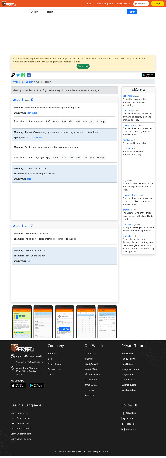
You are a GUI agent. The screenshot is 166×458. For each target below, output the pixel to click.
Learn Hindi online (20, 413)
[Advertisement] (64, 202)
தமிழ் (91, 121)
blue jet (126, 236)
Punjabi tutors (129, 374)
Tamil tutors (127, 364)
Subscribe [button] (83, 66)
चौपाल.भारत (89, 395)
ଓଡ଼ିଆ (71, 121)
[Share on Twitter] (18, 74)
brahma (126, 209)
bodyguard (31, 112)
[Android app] (36, 385)
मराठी (78, 121)
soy (124, 180)
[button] (19, 321)
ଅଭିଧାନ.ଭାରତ (91, 384)
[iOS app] (18, 385)
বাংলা (85, 121)
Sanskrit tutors (129, 390)
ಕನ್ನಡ (63, 121)
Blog (89, 3)
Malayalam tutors (130, 369)
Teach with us (123, 3)
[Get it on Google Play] (148, 74)
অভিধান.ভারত (89, 390)
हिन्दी (48, 121)
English (29, 81)
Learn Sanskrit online (21, 438)
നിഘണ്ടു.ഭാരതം (92, 374)
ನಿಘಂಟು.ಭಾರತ (91, 379)
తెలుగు (56, 121)
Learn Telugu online (20, 418)
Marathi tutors (129, 379)
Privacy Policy (54, 364)
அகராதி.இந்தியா (92, 369)
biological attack (131, 125)
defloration (128, 95)
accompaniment (34, 137)
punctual (127, 224)
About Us (52, 353)
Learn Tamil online (20, 423)
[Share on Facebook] (29, 74)
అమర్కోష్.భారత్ (91, 364)
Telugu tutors (128, 358)
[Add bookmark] (32, 100)
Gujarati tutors (129, 384)
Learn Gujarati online (21, 433)
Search (132, 11)
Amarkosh (18, 81)
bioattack (127, 110)
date (28, 178)
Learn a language (104, 3)
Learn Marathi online (21, 428)
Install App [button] (64, 329)
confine (126, 148)
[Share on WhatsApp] (23, 74)
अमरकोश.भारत (90, 353)
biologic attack (130, 195)
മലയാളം (101, 121)
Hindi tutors (127, 353)
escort (18, 99)
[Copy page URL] (13, 74)
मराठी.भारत (89, 358)
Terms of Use (54, 369)
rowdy (126, 139)
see (28, 260)
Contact (51, 374)
